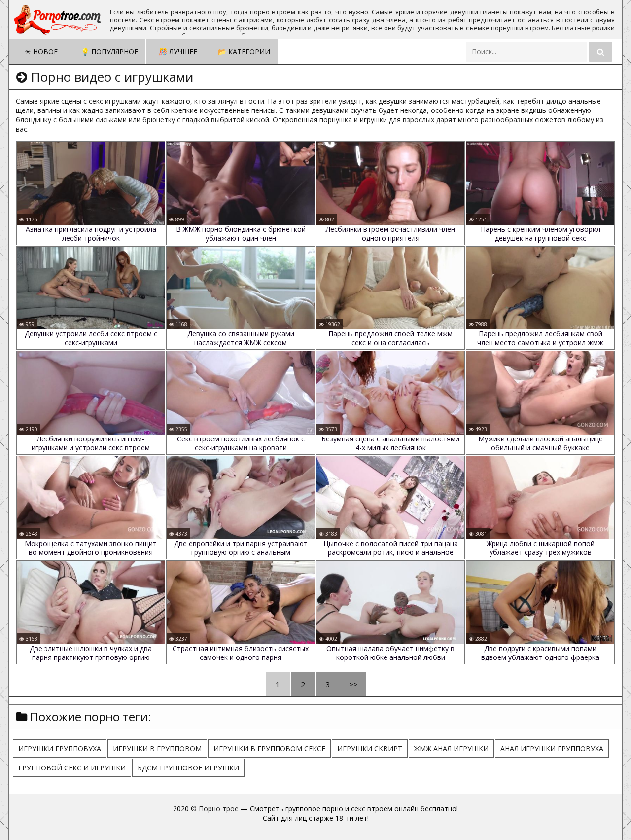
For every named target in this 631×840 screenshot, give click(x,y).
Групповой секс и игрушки (72, 767)
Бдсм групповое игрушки (188, 767)
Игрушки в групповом (157, 748)
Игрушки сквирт (369, 748)
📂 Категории (244, 51)
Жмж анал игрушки (451, 748)
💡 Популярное (109, 51)
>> (353, 684)
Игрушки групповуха (59, 748)
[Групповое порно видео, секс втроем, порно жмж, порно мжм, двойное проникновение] (58, 20)
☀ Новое (41, 51)
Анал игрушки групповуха (551, 748)
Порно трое (219, 808)
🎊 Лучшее (178, 51)
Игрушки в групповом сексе (269, 748)
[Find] (600, 52)
